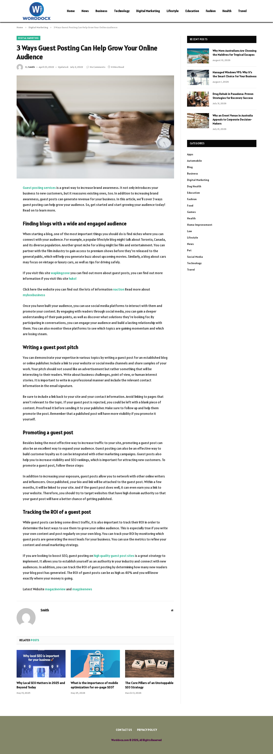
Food (190, 205)
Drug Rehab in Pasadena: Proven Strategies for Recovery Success (233, 96)
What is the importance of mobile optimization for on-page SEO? (94, 685)
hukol (72, 278)
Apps (190, 154)
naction (118, 289)
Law (189, 231)
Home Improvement (199, 225)
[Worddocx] (37, 11)
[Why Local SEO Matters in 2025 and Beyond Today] (41, 664)
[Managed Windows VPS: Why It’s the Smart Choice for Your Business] (198, 77)
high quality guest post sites (114, 555)
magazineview (55, 589)
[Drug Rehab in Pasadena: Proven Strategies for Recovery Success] (198, 99)
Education (192, 11)
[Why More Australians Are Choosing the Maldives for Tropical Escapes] (198, 55)
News (85, 11)
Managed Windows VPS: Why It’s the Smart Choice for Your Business (234, 74)
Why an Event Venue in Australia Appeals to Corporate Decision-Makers (233, 119)
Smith (31, 66)
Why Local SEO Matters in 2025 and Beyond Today (41, 685)
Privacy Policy (147, 730)
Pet (189, 250)
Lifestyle (173, 11)
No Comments (97, 66)
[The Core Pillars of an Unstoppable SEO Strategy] (149, 664)
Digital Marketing (148, 11)
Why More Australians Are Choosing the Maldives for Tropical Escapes (234, 52)
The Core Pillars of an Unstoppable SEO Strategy (149, 685)
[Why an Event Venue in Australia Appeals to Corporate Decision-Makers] (198, 120)
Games (191, 212)
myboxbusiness (34, 295)
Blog (190, 167)
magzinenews (82, 589)
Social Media (195, 257)
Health (226, 11)
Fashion (211, 11)
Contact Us (124, 730)
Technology (122, 11)
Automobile (194, 160)
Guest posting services (39, 187)
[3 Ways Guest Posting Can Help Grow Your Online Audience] (95, 126)
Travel (242, 11)
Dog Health (194, 186)
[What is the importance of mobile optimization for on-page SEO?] (95, 664)
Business (101, 11)
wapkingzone (60, 273)
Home (71, 11)
